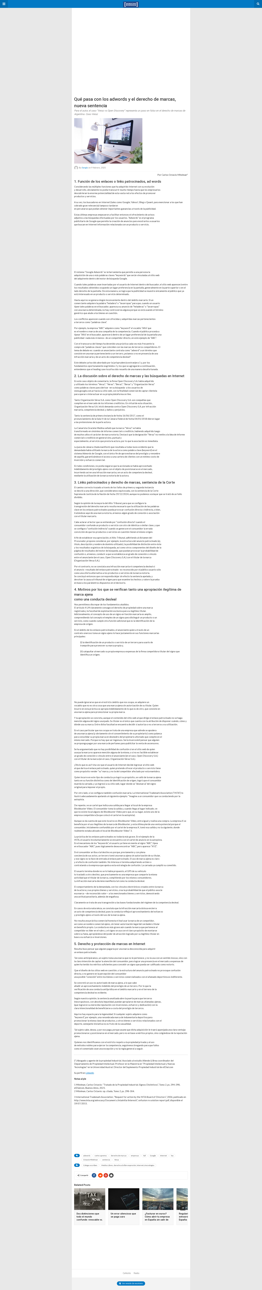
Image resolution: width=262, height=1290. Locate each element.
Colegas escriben (90, 1165)
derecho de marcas (119, 1155)
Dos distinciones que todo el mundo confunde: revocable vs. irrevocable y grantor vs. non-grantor (90, 1219)
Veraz (116, 1160)
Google (153, 1155)
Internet (163, 1155)
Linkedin (90, 1072)
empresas (135, 1155)
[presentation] (182, 1207)
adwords (86, 1155)
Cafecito (127, 1273)
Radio (136, 1273)
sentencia (106, 1160)
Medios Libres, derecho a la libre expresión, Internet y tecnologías (127, 1165)
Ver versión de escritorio (132, 1283)
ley (172, 1155)
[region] (94, 27)
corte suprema (101, 1155)
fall (144, 1155)
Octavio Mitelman (90, 1160)
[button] (4, 4)
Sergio (85, 167)
